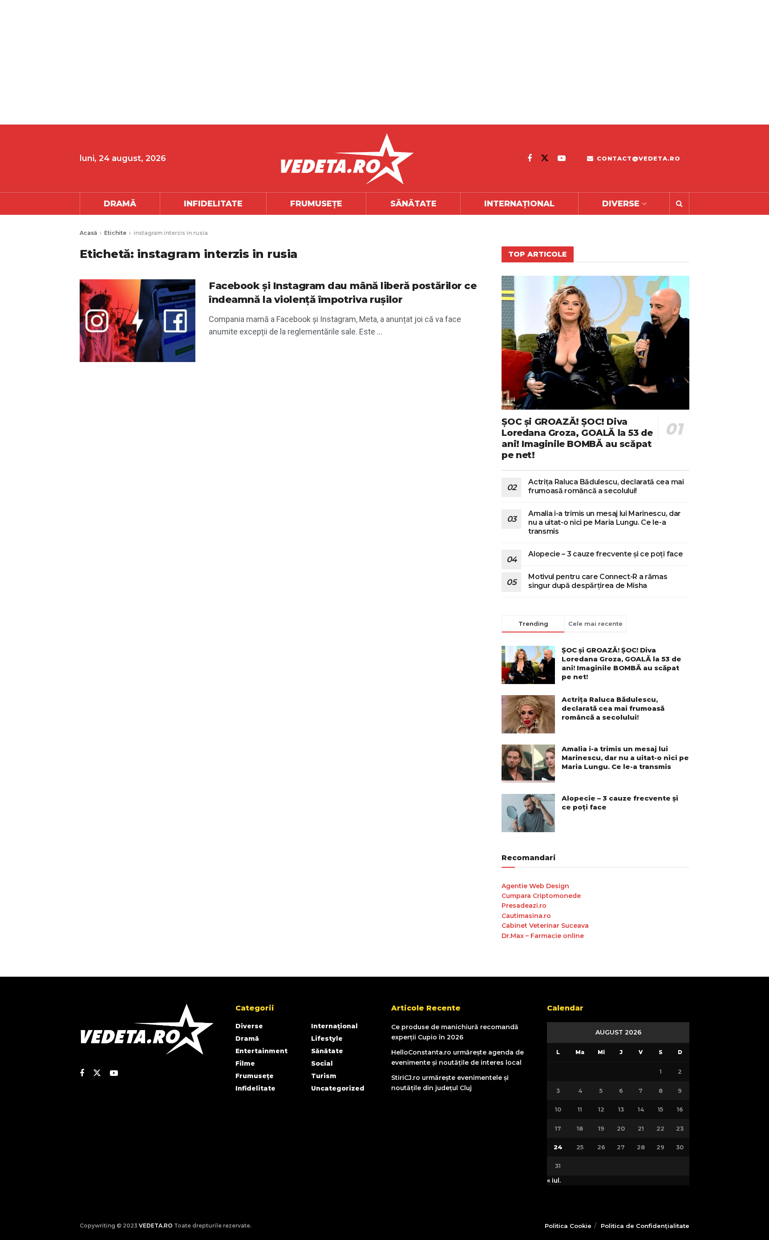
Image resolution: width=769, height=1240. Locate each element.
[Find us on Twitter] (545, 158)
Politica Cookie (568, 1225)
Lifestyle (327, 1039)
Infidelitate (213, 204)
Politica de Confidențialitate (645, 1225)
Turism (323, 1076)
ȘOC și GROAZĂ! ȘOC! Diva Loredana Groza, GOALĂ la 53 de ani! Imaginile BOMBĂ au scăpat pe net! (577, 438)
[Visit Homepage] (346, 158)
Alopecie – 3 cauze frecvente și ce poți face (605, 554)
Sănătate (413, 204)
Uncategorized (337, 1088)
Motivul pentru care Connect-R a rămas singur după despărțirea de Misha (597, 581)
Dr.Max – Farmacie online (543, 936)
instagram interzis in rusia (171, 232)
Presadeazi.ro (524, 906)
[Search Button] (679, 204)
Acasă (88, 232)
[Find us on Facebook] (529, 158)
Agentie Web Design (535, 886)
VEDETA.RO (156, 1225)
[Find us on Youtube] (562, 158)
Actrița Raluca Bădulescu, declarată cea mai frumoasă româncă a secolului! (606, 486)
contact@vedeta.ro (637, 158)
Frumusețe (316, 204)
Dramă (120, 204)
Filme (245, 1063)
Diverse (620, 204)
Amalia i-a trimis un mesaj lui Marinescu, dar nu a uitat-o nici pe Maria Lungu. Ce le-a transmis (604, 522)
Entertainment (261, 1051)
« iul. (554, 1180)
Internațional (519, 204)
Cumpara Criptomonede (541, 896)
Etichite (115, 232)
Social (322, 1063)
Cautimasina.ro (526, 916)
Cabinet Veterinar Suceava (545, 926)
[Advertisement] (267, 62)
